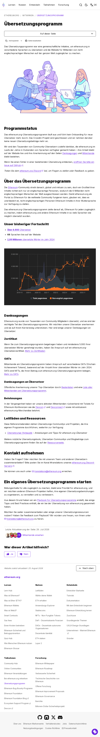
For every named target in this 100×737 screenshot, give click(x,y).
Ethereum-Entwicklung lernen (79, 610)
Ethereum (13, 187)
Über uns (17, 724)
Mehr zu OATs (11, 374)
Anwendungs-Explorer (45, 605)
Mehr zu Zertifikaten (35, 351)
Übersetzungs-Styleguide (19, 433)
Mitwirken (28, 15)
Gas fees (8, 620)
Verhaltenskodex (53, 724)
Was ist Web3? (10, 610)
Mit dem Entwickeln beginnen (79, 605)
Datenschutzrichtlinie (78, 724)
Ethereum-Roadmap (43, 668)
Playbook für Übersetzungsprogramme (56, 500)
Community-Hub (11, 663)
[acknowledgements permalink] (3, 316)
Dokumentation (73, 600)
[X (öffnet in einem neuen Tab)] (53, 717)
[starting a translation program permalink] (3, 481)
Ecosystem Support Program (17, 703)
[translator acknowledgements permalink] (3, 382)
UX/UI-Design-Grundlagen (78, 625)
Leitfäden (39, 590)
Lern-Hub (8, 590)
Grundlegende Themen (77, 620)
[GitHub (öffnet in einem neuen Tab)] (40, 717)
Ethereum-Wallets (11, 605)
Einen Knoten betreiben (14, 625)
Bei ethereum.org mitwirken (16, 678)
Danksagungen (69, 153)
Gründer (70, 638)
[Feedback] (95, 732)
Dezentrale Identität (43, 633)
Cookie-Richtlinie (52, 728)
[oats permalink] (3, 359)
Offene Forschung (43, 686)
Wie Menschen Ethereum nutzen (18, 643)
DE (95, 5)
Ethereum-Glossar (11, 648)
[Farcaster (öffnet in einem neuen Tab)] (46, 717)
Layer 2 (38, 643)
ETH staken (40, 638)
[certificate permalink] (3, 339)
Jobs (65, 724)
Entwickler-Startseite (75, 590)
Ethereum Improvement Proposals (49, 691)
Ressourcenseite (55, 442)
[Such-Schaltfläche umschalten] (80, 5)
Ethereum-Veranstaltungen (15, 673)
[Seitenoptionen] (21, 41)
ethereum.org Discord (31, 170)
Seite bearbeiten (33, 41)
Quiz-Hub (8, 638)
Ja (12, 554)
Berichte (39, 701)
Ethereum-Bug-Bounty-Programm (18, 688)
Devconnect (58, 407)
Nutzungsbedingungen (33, 728)
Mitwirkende (88, 153)
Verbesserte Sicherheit (45, 673)
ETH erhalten (41, 600)
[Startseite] (3, 5)
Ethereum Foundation (13, 693)
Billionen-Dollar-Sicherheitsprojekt (50, 706)
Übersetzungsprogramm (14, 683)
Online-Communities (12, 668)
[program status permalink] (3, 128)
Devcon (41, 407)
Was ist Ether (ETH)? (13, 600)
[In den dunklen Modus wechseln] (86, 5)
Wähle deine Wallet (43, 595)
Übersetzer (19, 229)
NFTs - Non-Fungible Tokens (47, 615)
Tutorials (70, 595)
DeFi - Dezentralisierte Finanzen (49, 620)
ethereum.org (11, 15)
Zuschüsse (71, 615)
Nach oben (88, 568)
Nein (26, 554)
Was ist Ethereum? (12, 595)
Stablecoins (40, 610)
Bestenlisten (67, 387)
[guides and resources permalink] (3, 418)
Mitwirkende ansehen (33, 535)
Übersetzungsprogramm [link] (50, 15)
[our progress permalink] (3, 224)
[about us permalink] (3, 181)
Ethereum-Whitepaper (44, 663)
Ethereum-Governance (45, 696)
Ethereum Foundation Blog (16, 698)
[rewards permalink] (3, 398)
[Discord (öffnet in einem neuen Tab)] (60, 717)
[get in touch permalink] (3, 453)
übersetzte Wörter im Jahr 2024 (31, 239)
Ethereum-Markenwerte (33, 724)
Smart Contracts (11, 615)
